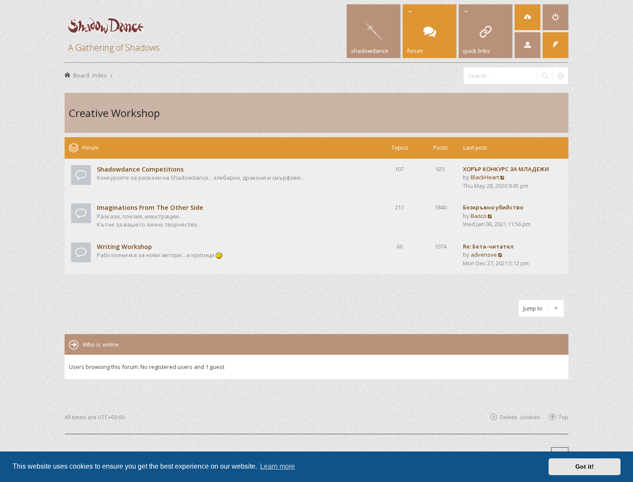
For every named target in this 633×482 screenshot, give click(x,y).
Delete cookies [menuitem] (520, 417)
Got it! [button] (584, 466)
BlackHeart (485, 177)
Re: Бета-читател (488, 246)
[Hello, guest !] (527, 45)
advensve (484, 254)
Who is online (101, 344)
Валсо (479, 216)
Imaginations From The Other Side (150, 207)
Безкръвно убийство (493, 207)
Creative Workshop (114, 113)
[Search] (544, 76)
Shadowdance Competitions (140, 169)
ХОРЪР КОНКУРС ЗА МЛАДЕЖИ (506, 169)
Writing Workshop (124, 247)
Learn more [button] (277, 466)
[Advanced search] (560, 76)
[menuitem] (527, 17)
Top (563, 417)
